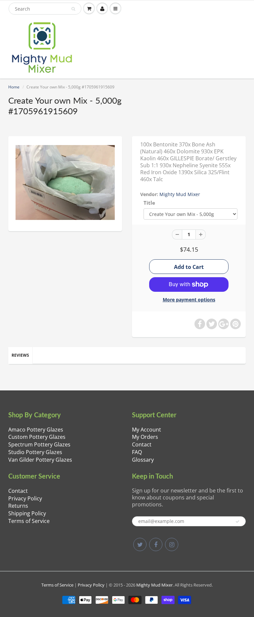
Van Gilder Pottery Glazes (40, 459)
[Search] (73, 9)
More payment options (189, 299)
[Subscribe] (237, 521)
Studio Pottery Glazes (35, 452)
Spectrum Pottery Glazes (39, 444)
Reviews (20, 355)
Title (149, 202)
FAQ (137, 452)
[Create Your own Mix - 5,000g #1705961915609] (65, 183)
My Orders (145, 436)
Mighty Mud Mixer (179, 194)
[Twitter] (140, 544)
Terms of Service (29, 521)
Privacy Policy (25, 498)
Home (14, 87)
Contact (141, 444)
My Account (146, 429)
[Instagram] (171, 544)
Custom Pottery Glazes (36, 436)
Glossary (143, 459)
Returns (18, 505)
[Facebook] (155, 544)
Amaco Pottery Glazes (35, 429)
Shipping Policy (27, 513)
